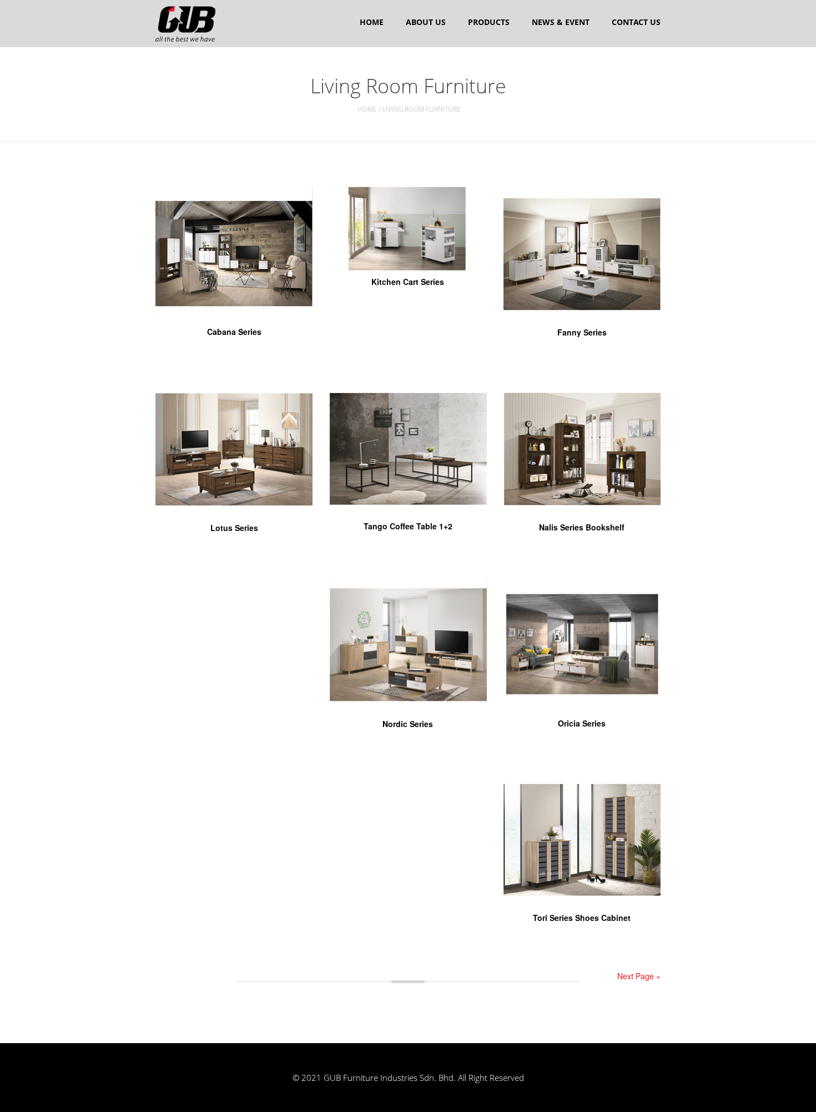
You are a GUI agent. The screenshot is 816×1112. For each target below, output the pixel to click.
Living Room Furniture (421, 109)
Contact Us (636, 22)
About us (426, 22)
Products (489, 22)
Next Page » (639, 975)
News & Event (561, 22)
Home (372, 22)
